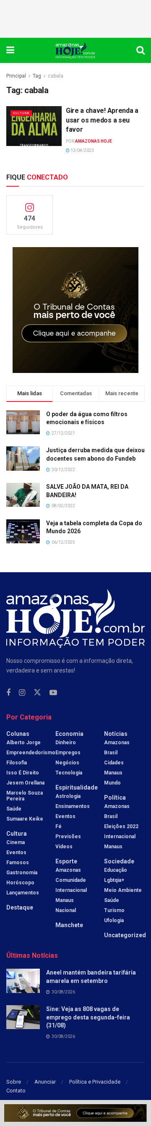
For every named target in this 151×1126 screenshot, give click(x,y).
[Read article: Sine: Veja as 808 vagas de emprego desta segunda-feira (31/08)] (23, 1017)
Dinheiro (65, 742)
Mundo (112, 783)
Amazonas (68, 870)
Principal (16, 76)
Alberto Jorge (23, 742)
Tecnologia (68, 773)
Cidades (114, 763)
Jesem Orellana (25, 783)
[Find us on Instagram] (22, 693)
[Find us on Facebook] (8, 693)
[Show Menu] (10, 50)
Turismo (114, 910)
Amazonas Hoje (93, 141)
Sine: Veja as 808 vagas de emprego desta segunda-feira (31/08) (88, 1017)
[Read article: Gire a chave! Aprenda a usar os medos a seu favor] (34, 126)
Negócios (67, 763)
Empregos (68, 753)
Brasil (110, 753)
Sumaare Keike (24, 819)
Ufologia (114, 920)
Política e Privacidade (94, 1082)
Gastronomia (21, 873)
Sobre (13, 1082)
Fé (58, 826)
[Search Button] (140, 50)
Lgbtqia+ (114, 880)
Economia (69, 733)
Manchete (69, 925)
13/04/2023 (82, 150)
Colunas (17, 733)
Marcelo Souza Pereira (24, 796)
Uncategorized (125, 935)
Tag (37, 76)
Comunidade (70, 880)
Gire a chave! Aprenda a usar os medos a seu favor (102, 120)
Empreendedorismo (30, 753)
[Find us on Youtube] (53, 693)
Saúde (13, 809)
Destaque (19, 907)
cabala (55, 76)
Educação (115, 870)
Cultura (21, 113)
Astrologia (68, 796)
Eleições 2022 (121, 826)
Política (115, 797)
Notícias (116, 733)
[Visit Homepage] (75, 50)
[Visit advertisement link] (75, 310)
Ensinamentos (72, 806)
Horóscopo (20, 883)
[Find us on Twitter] (37, 693)
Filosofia (16, 763)
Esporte (66, 861)
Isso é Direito (22, 773)
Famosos (17, 862)
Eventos (16, 852)
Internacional (71, 890)
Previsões (68, 836)
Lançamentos (22, 893)
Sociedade (119, 861)
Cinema (15, 842)
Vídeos (64, 847)
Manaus (64, 900)
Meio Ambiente (123, 890)
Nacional (65, 910)
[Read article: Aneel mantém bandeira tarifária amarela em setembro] (23, 981)
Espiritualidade (76, 787)
